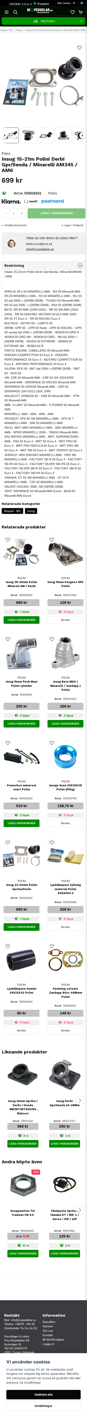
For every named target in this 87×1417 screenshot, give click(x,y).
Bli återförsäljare (53, 1339)
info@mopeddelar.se (40, 249)
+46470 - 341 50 (25, 1324)
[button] (81, 3)
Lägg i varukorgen (21, 620)
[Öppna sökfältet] (15, 12)
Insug (19, 30)
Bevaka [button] (65, 620)
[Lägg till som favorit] (72, 12)
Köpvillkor (49, 1322)
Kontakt (48, 1335)
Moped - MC (12, 511)
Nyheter (48, 1326)
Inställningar (43, 1406)
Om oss (48, 1330)
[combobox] (43, 21)
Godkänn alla (43, 1394)
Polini (6, 153)
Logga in (48, 1344)
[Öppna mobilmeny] (7, 12)
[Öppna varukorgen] (80, 12)
